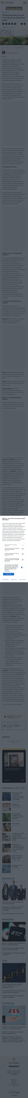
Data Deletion (5, 579)
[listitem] (14, 545)
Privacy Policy (22, 579)
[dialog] (14, 549)
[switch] (22, 549)
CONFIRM (8, 574)
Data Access (14, 579)
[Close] (25, 518)
